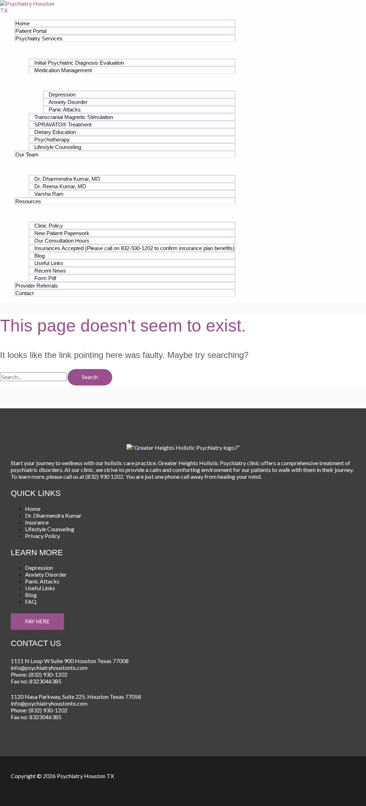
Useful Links (48, 263)
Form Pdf (45, 278)
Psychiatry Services (39, 38)
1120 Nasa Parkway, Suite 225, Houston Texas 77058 (76, 696)
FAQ (30, 601)
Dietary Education (55, 132)
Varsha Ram (49, 194)
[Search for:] (34, 376)
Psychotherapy (52, 139)
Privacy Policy (42, 535)
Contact (24, 293)
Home (22, 23)
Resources (28, 201)
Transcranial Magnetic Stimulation (73, 117)
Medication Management (63, 70)
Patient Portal (30, 31)
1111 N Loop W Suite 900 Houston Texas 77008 (70, 660)
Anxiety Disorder (68, 102)
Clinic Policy (48, 226)
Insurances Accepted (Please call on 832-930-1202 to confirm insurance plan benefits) (134, 248)
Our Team (27, 154)
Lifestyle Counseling (57, 147)
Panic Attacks (65, 109)
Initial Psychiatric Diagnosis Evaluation (79, 63)
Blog (39, 256)
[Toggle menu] (125, 50)
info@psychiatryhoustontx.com (49, 667)
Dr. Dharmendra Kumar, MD (67, 179)
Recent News (50, 271)
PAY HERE (37, 621)
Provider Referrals (36, 286)
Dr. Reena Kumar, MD (60, 186)
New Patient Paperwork (61, 233)
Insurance (37, 522)
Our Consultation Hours (61, 241)
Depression (62, 94)
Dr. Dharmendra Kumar (53, 515)
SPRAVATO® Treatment (63, 124)
